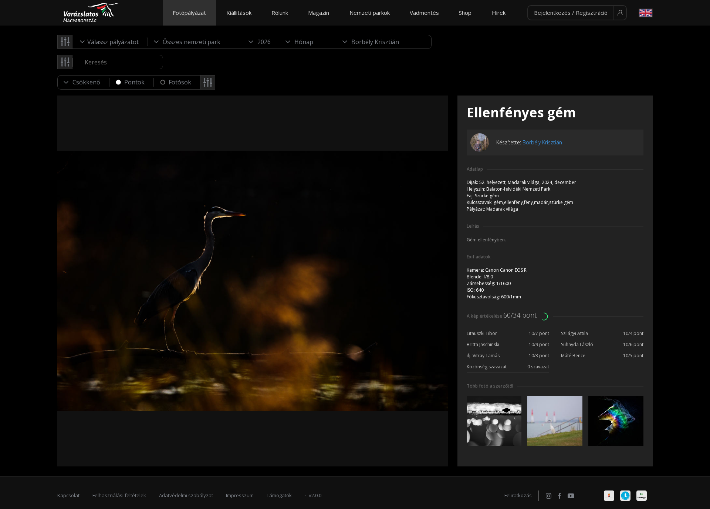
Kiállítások (238, 12)
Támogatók (279, 495)
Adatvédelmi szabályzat (186, 495)
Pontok (134, 82)
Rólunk (279, 12)
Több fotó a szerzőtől (490, 386)
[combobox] (110, 41)
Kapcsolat (68, 495)
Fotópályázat (189, 12)
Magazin (318, 12)
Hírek (499, 12)
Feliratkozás (518, 495)
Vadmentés (424, 12)
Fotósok (180, 82)
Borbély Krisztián (542, 142)
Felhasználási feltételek (119, 495)
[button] (577, 13)
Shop (465, 12)
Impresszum (240, 495)
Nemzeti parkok (369, 12)
